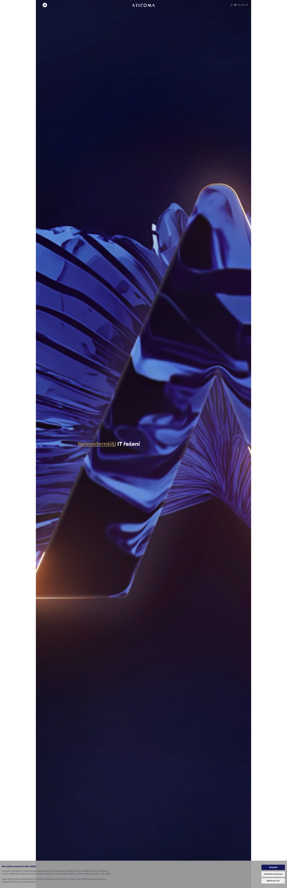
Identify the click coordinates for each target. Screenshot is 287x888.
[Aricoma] (143, 5)
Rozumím (273, 867)
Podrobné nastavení (273, 874)
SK (239, 5)
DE (247, 5)
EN (243, 5)
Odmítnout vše (273, 881)
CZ (235, 5)
